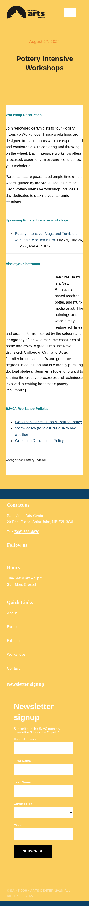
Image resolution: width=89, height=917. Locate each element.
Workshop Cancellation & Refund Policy (48, 422)
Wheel (41, 460)
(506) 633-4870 (26, 532)
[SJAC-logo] (25, 7)
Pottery (29, 460)
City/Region (23, 803)
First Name (22, 761)
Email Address (25, 739)
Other (18, 825)
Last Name (22, 782)
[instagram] (17, 553)
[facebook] (9, 553)
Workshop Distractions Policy (39, 441)
